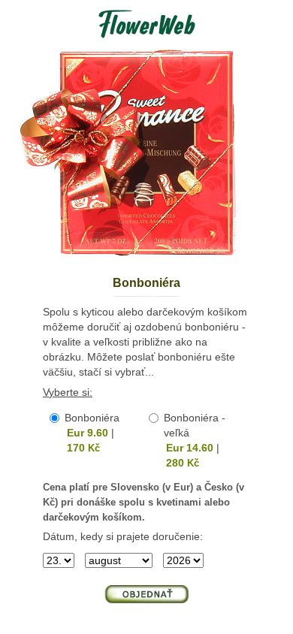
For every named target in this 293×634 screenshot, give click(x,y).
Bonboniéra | (92, 433)
